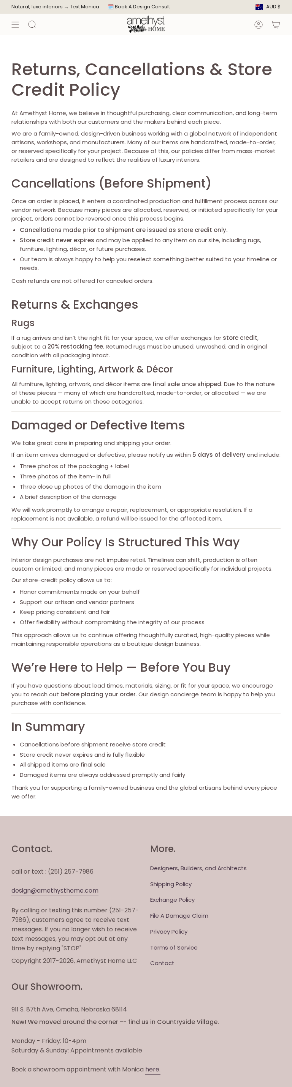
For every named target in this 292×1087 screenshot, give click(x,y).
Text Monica (84, 7)
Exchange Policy (172, 900)
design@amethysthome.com (54, 890)
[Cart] (276, 24)
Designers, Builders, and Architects (198, 868)
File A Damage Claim (179, 916)
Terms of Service (174, 947)
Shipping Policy (171, 884)
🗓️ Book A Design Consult (139, 6)
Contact (162, 963)
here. (152, 1069)
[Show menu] (15, 24)
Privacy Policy (168, 932)
